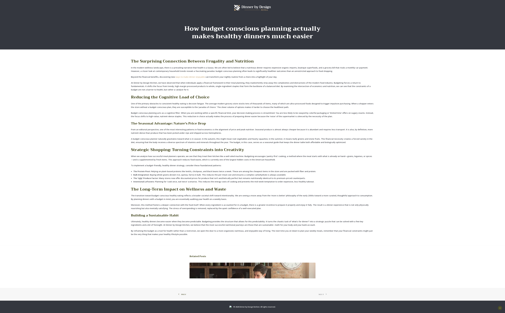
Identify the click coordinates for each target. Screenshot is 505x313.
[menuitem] (252, 7)
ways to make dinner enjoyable (190, 77)
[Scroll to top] (500, 307)
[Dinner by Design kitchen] (252, 8)
